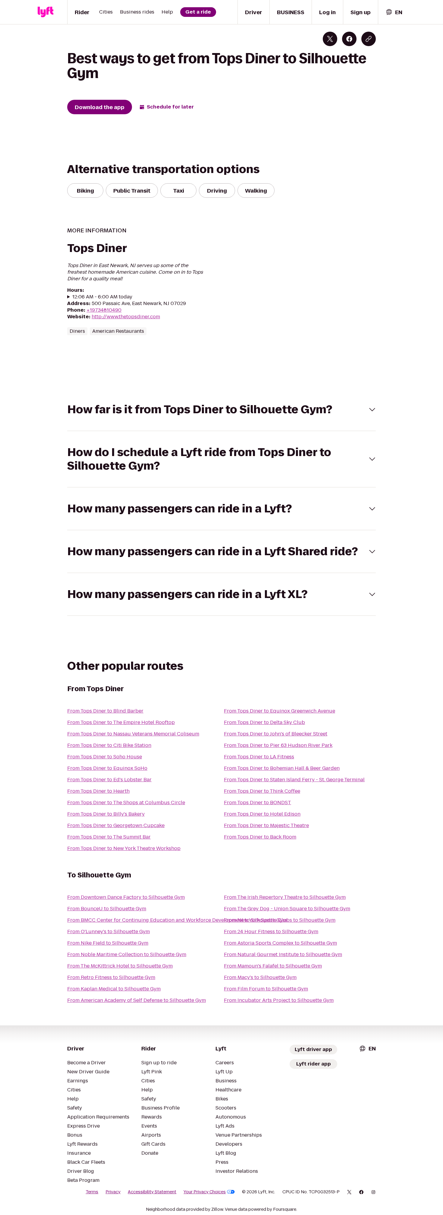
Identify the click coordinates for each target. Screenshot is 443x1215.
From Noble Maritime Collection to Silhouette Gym (126, 954)
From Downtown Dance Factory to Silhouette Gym (126, 897)
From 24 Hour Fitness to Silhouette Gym (271, 931)
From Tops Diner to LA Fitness (259, 756)
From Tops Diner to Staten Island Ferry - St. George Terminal (294, 779)
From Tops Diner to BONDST (257, 802)
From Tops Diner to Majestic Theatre (266, 825)
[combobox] (393, 12)
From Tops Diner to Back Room (260, 836)
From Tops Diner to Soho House (104, 756)
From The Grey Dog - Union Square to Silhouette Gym (287, 908)
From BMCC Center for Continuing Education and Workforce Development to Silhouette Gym (177, 920)
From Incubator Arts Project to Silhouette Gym (279, 1000)
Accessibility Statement (152, 1192)
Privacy (113, 1192)
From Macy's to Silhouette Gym (260, 977)
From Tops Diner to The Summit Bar (109, 836)
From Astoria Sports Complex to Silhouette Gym (280, 943)
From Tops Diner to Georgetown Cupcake (116, 825)
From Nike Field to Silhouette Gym (107, 943)
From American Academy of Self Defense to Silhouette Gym (136, 1000)
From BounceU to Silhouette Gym (106, 908)
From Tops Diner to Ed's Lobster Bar (109, 779)
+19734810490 (103, 310)
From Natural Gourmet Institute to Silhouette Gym (283, 954)
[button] (221, 409)
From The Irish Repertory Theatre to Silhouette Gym (285, 897)
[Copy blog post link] (368, 39)
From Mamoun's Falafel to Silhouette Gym (273, 965)
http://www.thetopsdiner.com (126, 316)
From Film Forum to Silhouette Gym (266, 988)
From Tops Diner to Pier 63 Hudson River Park (278, 745)
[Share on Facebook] (349, 39)
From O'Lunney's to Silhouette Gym (108, 931)
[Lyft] (45, 12)
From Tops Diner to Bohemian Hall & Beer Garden (282, 768)
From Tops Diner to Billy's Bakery (106, 814)
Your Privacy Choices (205, 1192)
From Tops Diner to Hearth (98, 791)
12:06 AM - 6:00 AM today (102, 297)
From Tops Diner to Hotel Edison (262, 814)
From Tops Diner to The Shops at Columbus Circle (126, 802)
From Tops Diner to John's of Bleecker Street (275, 733)
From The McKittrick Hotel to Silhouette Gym (120, 965)
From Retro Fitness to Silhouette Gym (111, 977)
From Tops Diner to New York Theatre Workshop (124, 848)
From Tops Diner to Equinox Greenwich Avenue (279, 710)
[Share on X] (330, 39)
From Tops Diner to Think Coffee (262, 791)
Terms (92, 1192)
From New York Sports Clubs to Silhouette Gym (279, 920)
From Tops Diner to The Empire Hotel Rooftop (121, 722)
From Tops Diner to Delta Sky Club (264, 722)
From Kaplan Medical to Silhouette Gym (114, 988)
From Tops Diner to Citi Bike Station (109, 745)
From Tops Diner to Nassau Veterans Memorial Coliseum (133, 733)
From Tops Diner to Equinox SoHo (107, 768)
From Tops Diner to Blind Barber (105, 710)
